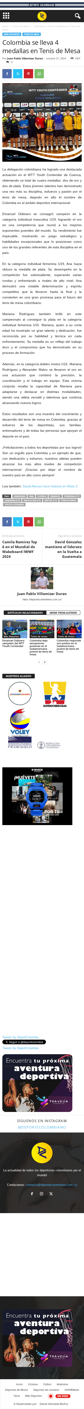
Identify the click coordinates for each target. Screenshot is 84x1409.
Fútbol (47, 1384)
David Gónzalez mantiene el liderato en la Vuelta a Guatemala (63, 549)
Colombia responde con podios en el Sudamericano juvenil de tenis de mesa (69, 646)
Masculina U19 (32, 500)
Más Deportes (12, 34)
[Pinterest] (28, 73)
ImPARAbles (72, 1389)
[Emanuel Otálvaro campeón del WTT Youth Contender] (14, 629)
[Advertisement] (42, 869)
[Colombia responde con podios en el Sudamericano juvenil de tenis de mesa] (69, 629)
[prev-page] (39, 662)
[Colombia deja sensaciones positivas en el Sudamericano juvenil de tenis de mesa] (42, 629)
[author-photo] (42, 578)
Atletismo (62, 1384)
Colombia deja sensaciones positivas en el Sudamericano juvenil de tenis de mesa (41, 647)
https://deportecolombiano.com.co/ (42, 599)
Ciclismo (33, 1384)
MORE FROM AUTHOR (63, 612)
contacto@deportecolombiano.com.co (51, 1185)
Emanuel (55, 496)
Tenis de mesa (21, 26)
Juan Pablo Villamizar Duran (25, 58)
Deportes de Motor (16, 1389)
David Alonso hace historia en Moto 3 (50, 486)
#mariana (19, 496)
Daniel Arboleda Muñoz (54, 1404)
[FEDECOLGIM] (42, 745)
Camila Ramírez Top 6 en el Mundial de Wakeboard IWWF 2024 (19, 549)
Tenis (17, 1395)
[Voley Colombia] (42, 711)
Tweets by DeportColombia (20, 1037)
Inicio (5, 26)
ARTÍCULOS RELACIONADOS (25, 612)
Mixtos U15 (51, 500)
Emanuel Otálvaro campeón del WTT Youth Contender (13, 643)
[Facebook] (7, 73)
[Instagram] (42, 1194)
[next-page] (44, 662)
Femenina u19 (12, 500)
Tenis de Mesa (68, 500)
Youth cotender (14, 504)
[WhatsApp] (39, 73)
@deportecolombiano (42, 1127)
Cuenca (42, 496)
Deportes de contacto (46, 1389)
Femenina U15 (71, 496)
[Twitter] (17, 73)
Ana (31, 496)
